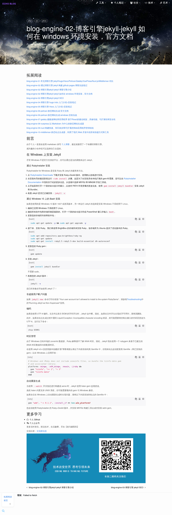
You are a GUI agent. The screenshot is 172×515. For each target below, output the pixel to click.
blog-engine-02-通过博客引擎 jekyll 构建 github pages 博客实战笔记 (57, 85)
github (44, 21)
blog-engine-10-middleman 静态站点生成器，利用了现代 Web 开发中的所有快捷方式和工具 (68, 132)
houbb (40, 44)
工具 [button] (102, 2)
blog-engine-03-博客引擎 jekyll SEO (128, 487)
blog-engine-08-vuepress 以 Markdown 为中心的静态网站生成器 (55, 123)
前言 (6, 500)
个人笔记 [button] (118, 2)
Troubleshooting (134, 299)
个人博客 (66, 144)
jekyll (30, 21)
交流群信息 (42, 431)
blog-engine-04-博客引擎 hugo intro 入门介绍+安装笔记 (51, 102)
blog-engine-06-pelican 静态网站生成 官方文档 (47, 110)
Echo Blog (9, 3)
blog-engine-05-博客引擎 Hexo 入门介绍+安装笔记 (49, 106)
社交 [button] (136, 2)
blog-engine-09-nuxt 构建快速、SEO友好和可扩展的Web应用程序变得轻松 (60, 127)
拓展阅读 (8, 496)
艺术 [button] (165, 2)
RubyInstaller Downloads (41, 175)
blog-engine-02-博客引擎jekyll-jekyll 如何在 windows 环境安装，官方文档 (59, 93)
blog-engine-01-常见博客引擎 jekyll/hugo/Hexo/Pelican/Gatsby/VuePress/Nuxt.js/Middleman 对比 (70, 81)
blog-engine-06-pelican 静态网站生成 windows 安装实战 (52, 115)
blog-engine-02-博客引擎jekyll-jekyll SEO (45, 98)
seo (37, 21)
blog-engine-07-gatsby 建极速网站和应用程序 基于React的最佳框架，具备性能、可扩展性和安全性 (71, 119)
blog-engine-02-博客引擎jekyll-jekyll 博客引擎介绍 (49, 89)
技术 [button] (151, 2)
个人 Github (34, 419)
